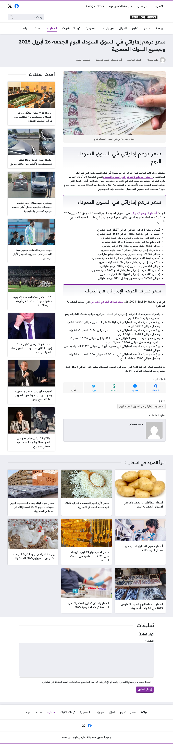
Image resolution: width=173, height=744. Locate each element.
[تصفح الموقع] (163, 17)
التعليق (149, 640)
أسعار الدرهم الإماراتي (143, 213)
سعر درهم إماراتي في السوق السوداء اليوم (141, 406)
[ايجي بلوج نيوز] (143, 17)
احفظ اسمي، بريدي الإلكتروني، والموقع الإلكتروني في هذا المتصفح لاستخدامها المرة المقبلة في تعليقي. (96, 681)
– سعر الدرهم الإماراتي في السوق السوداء (128, 176)
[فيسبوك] (17, 6)
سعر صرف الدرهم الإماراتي (106, 301)
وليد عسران (152, 59)
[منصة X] (10, 6)
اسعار (78, 59)
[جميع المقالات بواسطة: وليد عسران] (154, 429)
